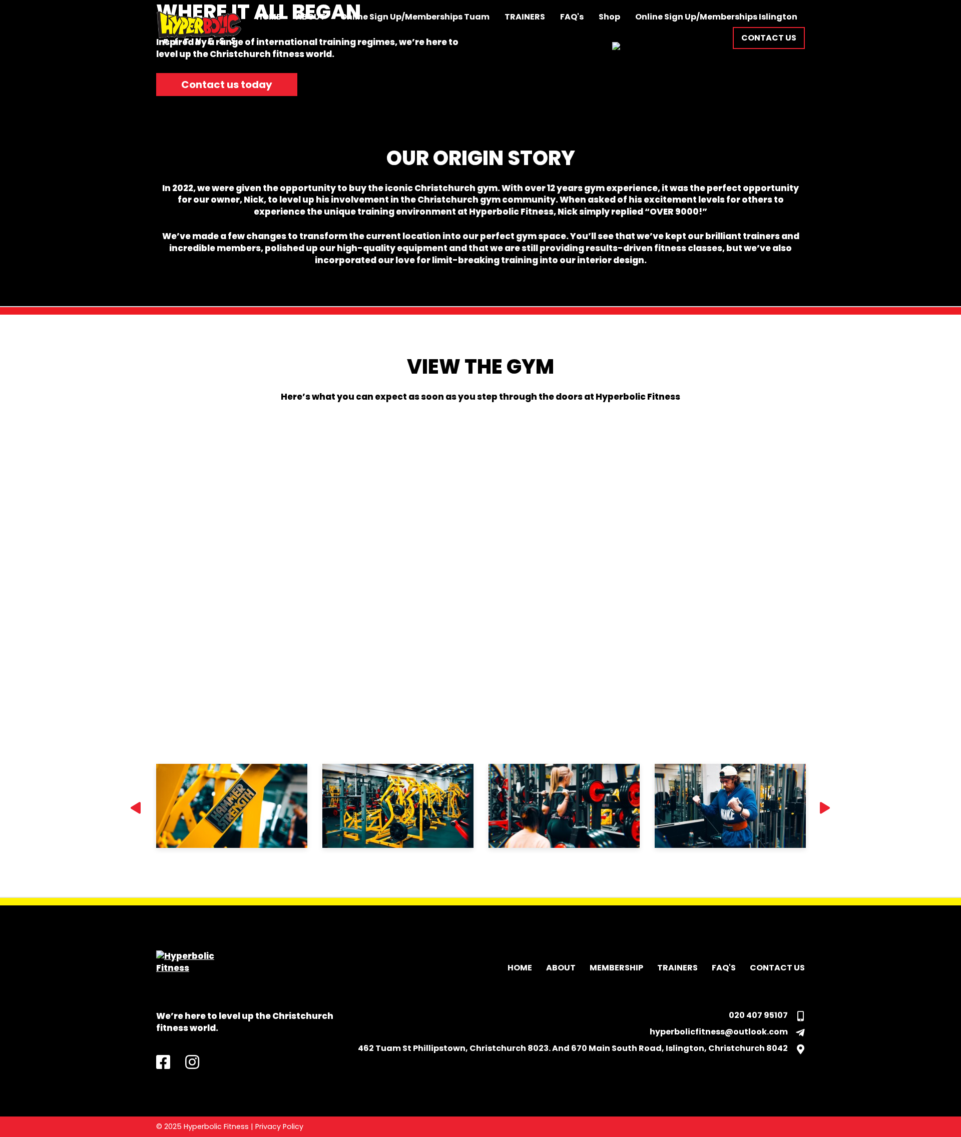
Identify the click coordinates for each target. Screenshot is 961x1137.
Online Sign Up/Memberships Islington (716, 17)
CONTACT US (777, 967)
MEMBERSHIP (616, 967)
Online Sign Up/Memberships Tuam (415, 17)
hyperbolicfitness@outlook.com (719, 1031)
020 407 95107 (758, 1015)
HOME (268, 17)
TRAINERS (525, 17)
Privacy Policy (279, 1126)
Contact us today (226, 85)
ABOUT (310, 17)
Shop (609, 17)
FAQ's (572, 17)
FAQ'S (724, 967)
